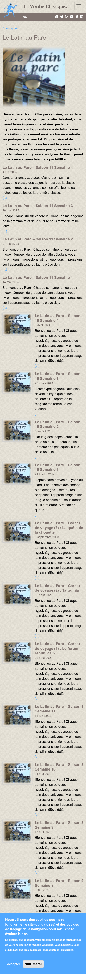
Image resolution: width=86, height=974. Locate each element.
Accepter (13, 963)
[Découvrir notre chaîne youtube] (72, 16)
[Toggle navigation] (78, 6)
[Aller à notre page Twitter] (62, 16)
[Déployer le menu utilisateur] (25, 16)
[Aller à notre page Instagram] (67, 16)
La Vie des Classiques (45, 6)
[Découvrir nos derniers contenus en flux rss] (81, 16)
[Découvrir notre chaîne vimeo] (77, 16)
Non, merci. (33, 964)
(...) (5, 197)
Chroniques (10, 28)
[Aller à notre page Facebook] (57, 16)
